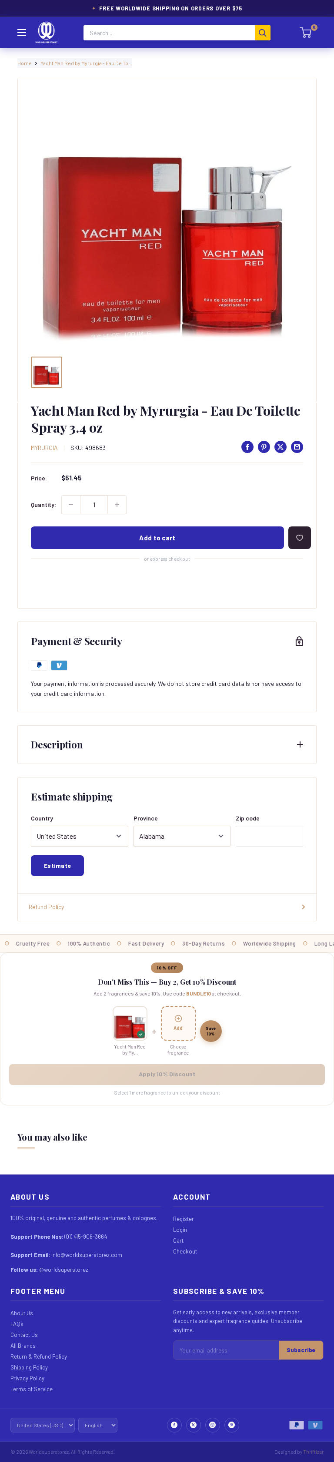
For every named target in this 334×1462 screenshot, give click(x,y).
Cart (178, 1240)
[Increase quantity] (117, 505)
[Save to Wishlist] (299, 537)
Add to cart (157, 538)
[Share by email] (297, 447)
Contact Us (24, 1334)
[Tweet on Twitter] (280, 447)
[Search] (263, 32)
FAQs (16, 1323)
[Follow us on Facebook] (174, 1425)
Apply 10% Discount (167, 1074)
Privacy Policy (27, 1378)
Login (180, 1229)
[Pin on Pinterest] (264, 447)
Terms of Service (31, 1389)
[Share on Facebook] (247, 447)
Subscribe (301, 1349)
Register (183, 1218)
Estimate (57, 865)
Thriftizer (313, 1452)
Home (24, 63)
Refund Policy (46, 906)
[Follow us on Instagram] (212, 1425)
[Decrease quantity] (71, 505)
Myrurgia (44, 447)
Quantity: (43, 504)
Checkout (185, 1251)
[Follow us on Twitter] (193, 1425)
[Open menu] (21, 32)
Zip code (248, 818)
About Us (21, 1313)
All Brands (23, 1345)
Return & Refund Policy (38, 1356)
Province (146, 818)
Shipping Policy (29, 1367)
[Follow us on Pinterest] (231, 1425)
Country (42, 818)
